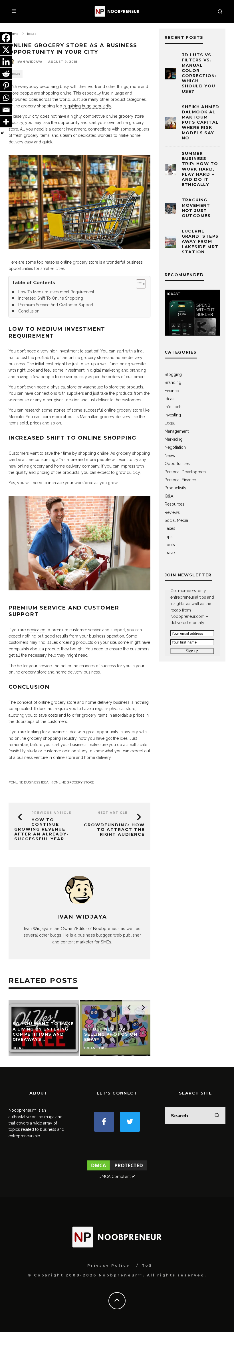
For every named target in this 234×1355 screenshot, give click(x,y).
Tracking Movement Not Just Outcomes (196, 207)
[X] (6, 50)
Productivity (175, 488)
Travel (170, 552)
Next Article (113, 813)
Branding (173, 382)
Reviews (172, 512)
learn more (52, 416)
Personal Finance (180, 480)
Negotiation (175, 447)
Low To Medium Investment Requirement (56, 292)
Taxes (170, 528)
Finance (172, 390)
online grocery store (74, 782)
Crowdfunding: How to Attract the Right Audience (114, 829)
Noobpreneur (106, 928)
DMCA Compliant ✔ (117, 1176)
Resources (174, 504)
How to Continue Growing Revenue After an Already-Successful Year (41, 829)
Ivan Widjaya (30, 62)
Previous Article (51, 813)
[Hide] (2, 133)
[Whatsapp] (6, 98)
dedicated (36, 630)
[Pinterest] (6, 86)
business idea (63, 731)
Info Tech (173, 406)
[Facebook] (6, 38)
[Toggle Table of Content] (138, 284)
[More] (6, 122)
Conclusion (28, 311)
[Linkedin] (6, 62)
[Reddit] (6, 74)
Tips (169, 536)
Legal (170, 423)
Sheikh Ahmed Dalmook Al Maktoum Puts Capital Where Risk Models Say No (200, 122)
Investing (173, 415)
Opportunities (177, 463)
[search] (216, 1115)
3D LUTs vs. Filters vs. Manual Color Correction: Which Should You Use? (199, 73)
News (170, 455)
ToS (147, 1265)
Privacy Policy (108, 1265)
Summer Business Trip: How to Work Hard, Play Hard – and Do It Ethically (200, 169)
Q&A (169, 496)
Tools (170, 544)
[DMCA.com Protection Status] (117, 1170)
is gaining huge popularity (87, 106)
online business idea (30, 782)
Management (177, 431)
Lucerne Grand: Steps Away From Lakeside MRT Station (200, 241)
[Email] (6, 110)
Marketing (174, 439)
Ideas (15, 74)
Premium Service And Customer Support (55, 304)
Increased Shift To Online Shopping (50, 298)
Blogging (173, 374)
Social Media (176, 520)
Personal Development (186, 472)
